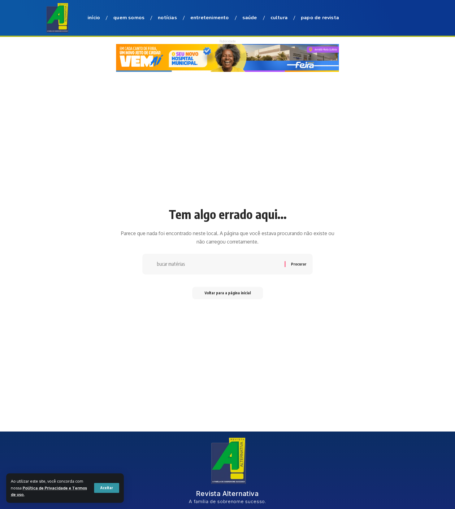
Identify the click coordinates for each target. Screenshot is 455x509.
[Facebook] (358, 18)
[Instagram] (381, 18)
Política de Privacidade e (47, 487)
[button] (106, 488)
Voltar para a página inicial (228, 293)
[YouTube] (373, 18)
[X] (366, 18)
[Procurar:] (218, 264)
